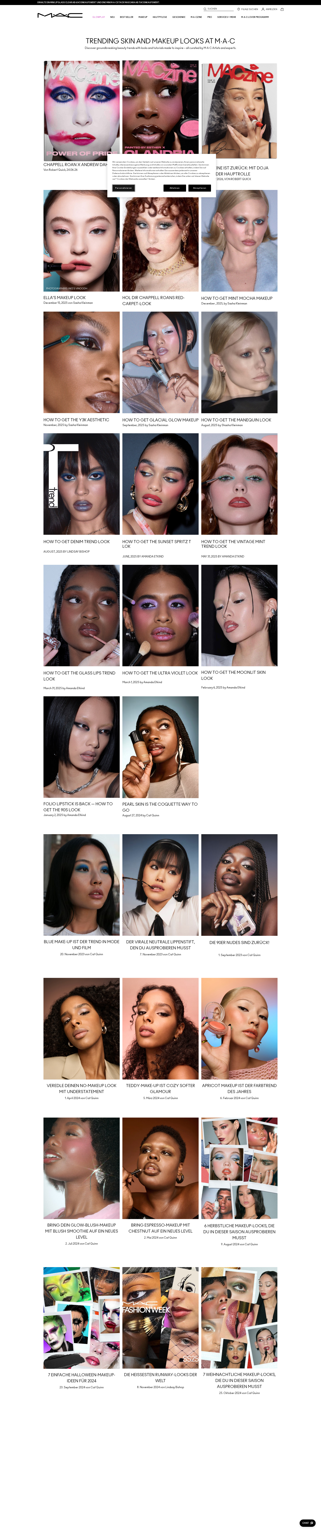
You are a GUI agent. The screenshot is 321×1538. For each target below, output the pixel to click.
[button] (307, 1523)
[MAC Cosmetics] (60, 15)
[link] (160, 35)
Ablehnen (175, 188)
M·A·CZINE (196, 17)
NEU (112, 17)
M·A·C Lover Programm (255, 17)
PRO (209, 17)
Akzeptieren (199, 188)
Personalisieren (123, 188)
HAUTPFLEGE (160, 17)
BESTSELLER (126, 17)
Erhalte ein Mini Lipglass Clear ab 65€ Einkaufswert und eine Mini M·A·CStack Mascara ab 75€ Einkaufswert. (98, 3)
